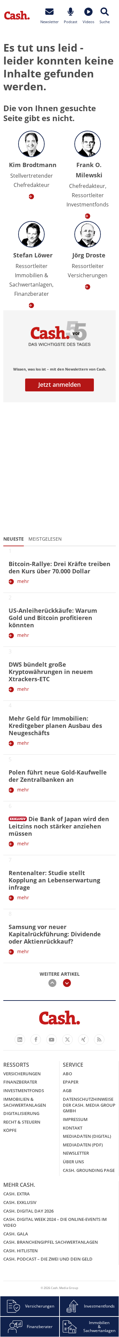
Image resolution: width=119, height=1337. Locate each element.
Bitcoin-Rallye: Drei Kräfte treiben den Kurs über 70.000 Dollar (59, 567)
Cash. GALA (15, 1234)
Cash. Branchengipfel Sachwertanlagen (50, 1242)
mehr (23, 581)
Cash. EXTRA (16, 1194)
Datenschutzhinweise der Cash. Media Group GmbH (89, 1105)
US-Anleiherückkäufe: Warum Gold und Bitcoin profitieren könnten (53, 617)
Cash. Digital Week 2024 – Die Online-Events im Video (55, 1222)
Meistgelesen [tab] (45, 539)
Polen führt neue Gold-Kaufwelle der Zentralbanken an (58, 775)
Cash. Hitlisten (20, 1251)
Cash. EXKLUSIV (19, 1202)
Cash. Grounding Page (89, 1170)
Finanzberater (20, 1082)
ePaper (70, 1082)
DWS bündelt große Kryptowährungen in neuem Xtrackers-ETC (51, 671)
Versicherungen (22, 1074)
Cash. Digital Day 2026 (28, 1211)
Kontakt (72, 1128)
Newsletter (76, 1153)
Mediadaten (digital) (87, 1136)
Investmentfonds (23, 1090)
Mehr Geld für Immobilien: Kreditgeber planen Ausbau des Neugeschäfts (55, 725)
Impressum (75, 1119)
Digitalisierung (21, 1113)
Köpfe (10, 1130)
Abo (67, 1074)
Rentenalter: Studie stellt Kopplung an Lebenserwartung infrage (54, 880)
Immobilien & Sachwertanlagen (24, 1102)
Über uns (73, 1162)
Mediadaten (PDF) (83, 1145)
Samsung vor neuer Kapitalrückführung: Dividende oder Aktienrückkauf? (55, 934)
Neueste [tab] (13, 539)
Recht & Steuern (21, 1122)
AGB (67, 1090)
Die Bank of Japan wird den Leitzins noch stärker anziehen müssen (59, 826)
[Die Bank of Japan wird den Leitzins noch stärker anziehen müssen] (18, 817)
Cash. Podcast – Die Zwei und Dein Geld (48, 1259)
